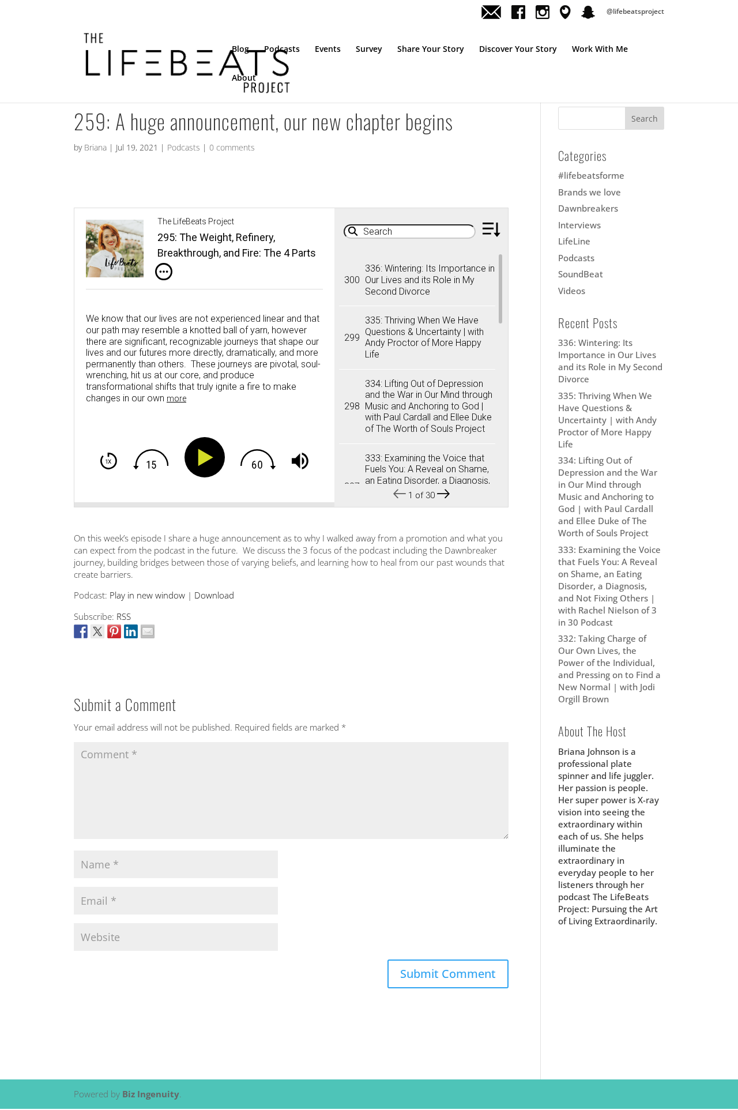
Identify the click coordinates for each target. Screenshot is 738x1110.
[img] (163, 271)
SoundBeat (580, 274)
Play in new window (147, 595)
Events (328, 49)
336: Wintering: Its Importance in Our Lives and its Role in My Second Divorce (610, 361)
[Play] (207, 457)
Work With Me (600, 49)
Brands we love (589, 192)
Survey (369, 49)
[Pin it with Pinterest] (114, 631)
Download (214, 595)
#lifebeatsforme (591, 175)
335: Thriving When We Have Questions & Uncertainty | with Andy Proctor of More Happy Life (607, 420)
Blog (240, 49)
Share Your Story (430, 49)
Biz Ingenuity (150, 1094)
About (244, 78)
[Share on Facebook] (81, 631)
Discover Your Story (518, 49)
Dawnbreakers (588, 208)
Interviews (579, 225)
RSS (123, 616)
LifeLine (574, 241)
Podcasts (282, 49)
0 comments (232, 147)
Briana (95, 147)
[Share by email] (148, 631)
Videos (571, 290)
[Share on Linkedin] (131, 631)
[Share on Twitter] (97, 631)
